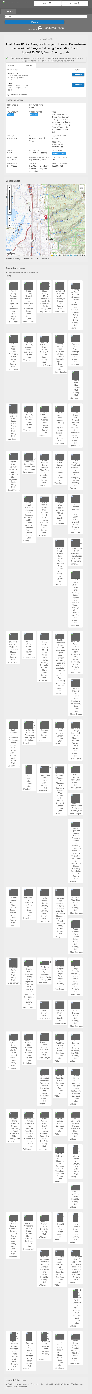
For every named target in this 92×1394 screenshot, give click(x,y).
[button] (45, 217)
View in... (27, 360)
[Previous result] (37, 39)
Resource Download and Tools (21, 65)
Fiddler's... (43, 535)
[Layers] (81, 188)
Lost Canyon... (29, 472)
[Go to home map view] (9, 218)
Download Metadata (18, 95)
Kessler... (59, 693)
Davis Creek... (14, 322)
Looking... (43, 1149)
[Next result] (56, 39)
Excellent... (59, 1368)
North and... (44, 982)
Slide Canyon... (14, 662)
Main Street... (76, 1363)
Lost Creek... (75, 364)
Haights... (74, 328)
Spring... (42, 435)
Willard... (58, 1061)
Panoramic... (13, 1257)
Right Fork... (28, 1063)
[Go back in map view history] (9, 225)
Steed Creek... (61, 372)
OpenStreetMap (71, 255)
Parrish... (59, 584)
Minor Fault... (76, 994)
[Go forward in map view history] (9, 222)
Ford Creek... (60, 443)
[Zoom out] (9, 212)
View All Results (46, 39)
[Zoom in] (9, 187)
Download (78, 75)
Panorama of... (29, 1249)
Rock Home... (60, 523)
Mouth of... (28, 789)
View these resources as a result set (22, 272)
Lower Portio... (76, 759)
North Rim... (44, 791)
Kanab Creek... (45, 365)
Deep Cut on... (45, 311)
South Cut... (13, 1068)
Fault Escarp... (61, 989)
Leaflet (55, 255)
